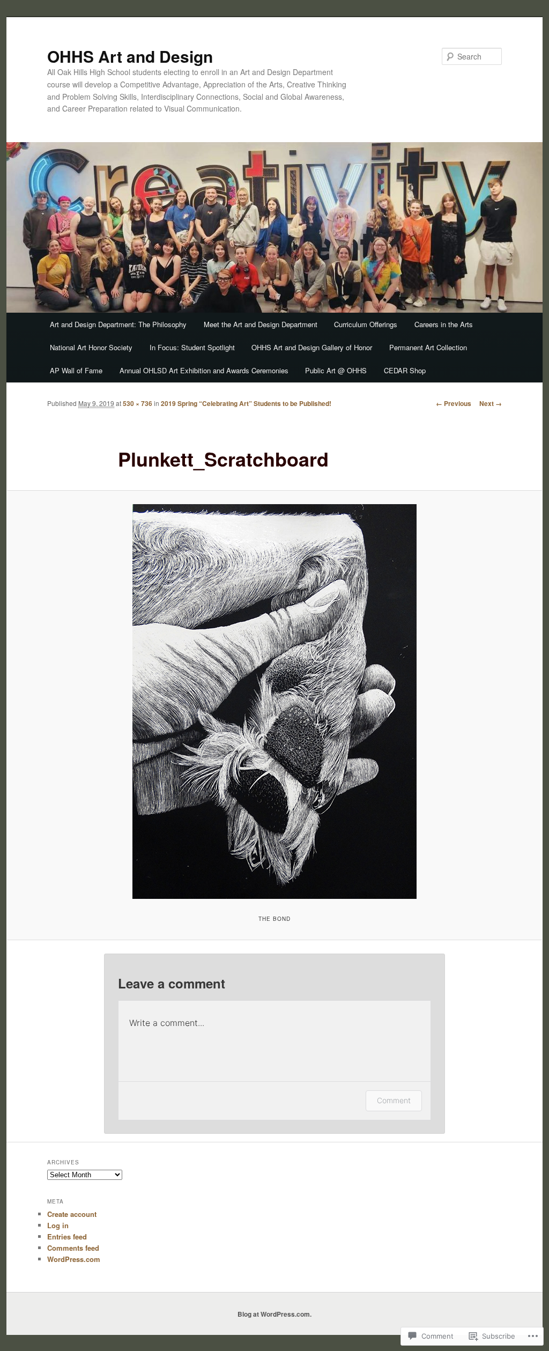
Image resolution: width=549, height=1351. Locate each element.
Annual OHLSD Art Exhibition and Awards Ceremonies (204, 370)
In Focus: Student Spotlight (192, 347)
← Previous (453, 403)
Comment (394, 1100)
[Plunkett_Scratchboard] (274, 701)
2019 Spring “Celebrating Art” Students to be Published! (246, 403)
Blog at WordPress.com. (274, 1314)
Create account (72, 1214)
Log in (58, 1225)
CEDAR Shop (405, 370)
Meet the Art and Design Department (260, 324)
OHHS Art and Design (130, 56)
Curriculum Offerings (365, 324)
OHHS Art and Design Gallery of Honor (311, 347)
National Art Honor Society (91, 347)
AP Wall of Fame (76, 370)
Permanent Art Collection (428, 347)
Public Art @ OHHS (336, 370)
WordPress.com (73, 1259)
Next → (490, 403)
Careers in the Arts (443, 324)
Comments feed (73, 1248)
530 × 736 (137, 403)
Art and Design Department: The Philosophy (118, 324)
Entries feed (67, 1236)
